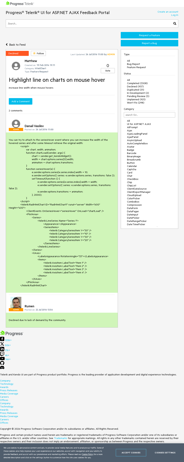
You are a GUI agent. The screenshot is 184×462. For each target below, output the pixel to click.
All (128, 60)
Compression (134, 204)
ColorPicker (133, 198)
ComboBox (133, 201)
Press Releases (8, 390)
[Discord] (2, 368)
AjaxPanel (132, 137)
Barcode (131, 153)
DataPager (133, 211)
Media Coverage (9, 393)
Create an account (168, 11)
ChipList (131, 185)
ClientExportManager (139, 192)
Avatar (130, 146)
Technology (6, 383)
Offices (4, 400)
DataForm (132, 208)
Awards (4, 387)
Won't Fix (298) (135, 102)
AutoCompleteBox (137, 143)
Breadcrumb (134, 159)
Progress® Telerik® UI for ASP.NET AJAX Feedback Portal (58, 12)
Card (129, 172)
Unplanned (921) (136, 99)
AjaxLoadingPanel (137, 133)
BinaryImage (134, 156)
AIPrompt (132, 127)
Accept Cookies (131, 452)
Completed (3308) (137, 83)
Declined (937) (135, 86)
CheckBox (132, 179)
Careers (4, 396)
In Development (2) (138, 93)
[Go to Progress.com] (11, 335)
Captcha (131, 169)
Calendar (132, 166)
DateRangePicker (137, 221)
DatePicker (133, 217)
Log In (174, 15)
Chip (129, 182)
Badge (130, 149)
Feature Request (136, 67)
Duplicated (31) (135, 89)
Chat (129, 175)
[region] (92, 452)
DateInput (132, 214)
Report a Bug (149, 43)
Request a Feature (149, 35)
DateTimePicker (136, 224)
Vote (107, 70)
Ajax (129, 130)
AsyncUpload (134, 140)
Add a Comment (21, 101)
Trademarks (60, 438)
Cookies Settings (165, 452)
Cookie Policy (87, 454)
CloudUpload (134, 195)
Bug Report (133, 64)
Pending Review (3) (138, 96)
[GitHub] (2, 364)
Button (131, 162)
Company (5, 380)
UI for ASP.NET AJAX (139, 124)
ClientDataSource (137, 188)
